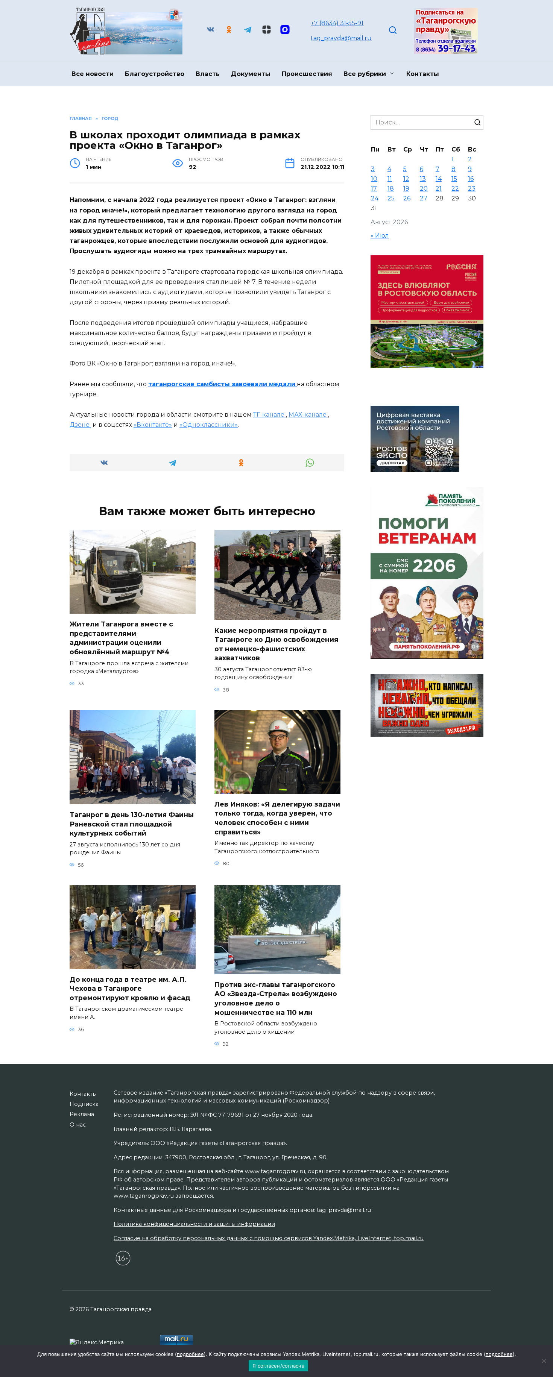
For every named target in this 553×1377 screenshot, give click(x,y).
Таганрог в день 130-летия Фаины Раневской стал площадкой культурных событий (132, 824)
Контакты (422, 73)
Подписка (84, 1104)
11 (389, 178)
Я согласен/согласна (278, 1366)
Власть (208, 73)
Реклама (82, 1114)
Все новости (92, 73)
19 (406, 188)
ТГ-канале (269, 414)
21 (439, 188)
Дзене (80, 424)
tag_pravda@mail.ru (341, 38)
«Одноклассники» (208, 424)
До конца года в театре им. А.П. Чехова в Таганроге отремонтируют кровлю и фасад (130, 988)
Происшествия (307, 73)
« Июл (380, 235)
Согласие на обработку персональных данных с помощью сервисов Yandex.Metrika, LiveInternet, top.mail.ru (269, 1238)
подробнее (190, 1354)
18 (390, 188)
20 (424, 188)
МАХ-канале (308, 414)
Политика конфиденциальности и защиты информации (194, 1224)
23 (472, 188)
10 (374, 178)
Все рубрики (364, 73)
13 (423, 178)
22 (455, 188)
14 (439, 178)
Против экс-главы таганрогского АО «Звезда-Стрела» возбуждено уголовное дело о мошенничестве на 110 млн (275, 998)
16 (471, 178)
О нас (78, 1124)
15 (454, 178)
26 (406, 198)
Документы (250, 73)
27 (423, 198)
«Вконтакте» (153, 424)
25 (391, 198)
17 (374, 188)
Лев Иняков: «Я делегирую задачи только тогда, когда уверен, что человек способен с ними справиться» (277, 818)
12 (406, 178)
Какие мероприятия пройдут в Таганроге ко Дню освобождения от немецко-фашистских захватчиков (276, 644)
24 (374, 198)
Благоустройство (154, 73)
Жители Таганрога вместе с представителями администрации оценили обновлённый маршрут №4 (121, 638)
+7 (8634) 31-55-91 (337, 23)
